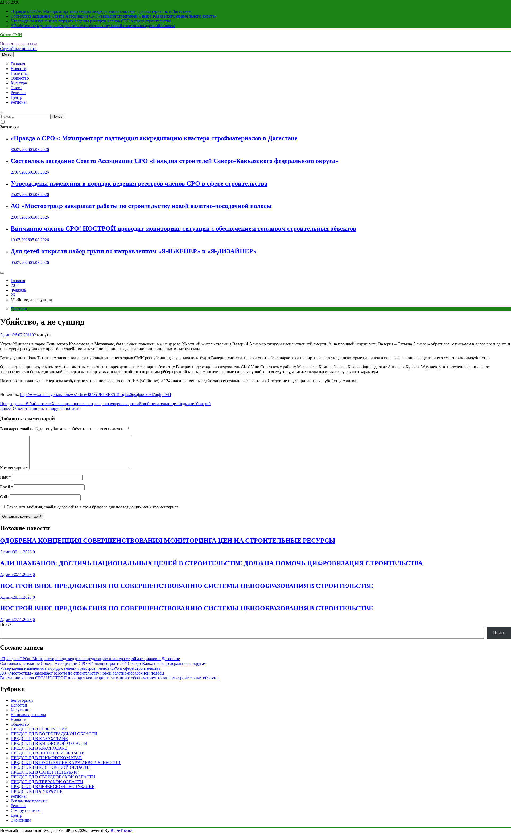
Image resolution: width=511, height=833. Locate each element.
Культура (19, 83)
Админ (6, 335)
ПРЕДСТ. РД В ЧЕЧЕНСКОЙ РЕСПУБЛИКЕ (52, 786)
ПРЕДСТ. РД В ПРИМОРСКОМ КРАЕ (46, 758)
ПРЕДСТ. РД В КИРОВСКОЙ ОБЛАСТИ (49, 743)
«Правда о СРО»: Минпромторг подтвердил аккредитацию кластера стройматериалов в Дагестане (101, 11)
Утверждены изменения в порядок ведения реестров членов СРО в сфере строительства (91, 21)
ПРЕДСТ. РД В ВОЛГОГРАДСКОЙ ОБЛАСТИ (54, 734)
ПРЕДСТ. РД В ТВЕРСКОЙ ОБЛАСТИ (47, 781)
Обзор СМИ (11, 34)
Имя (5, 477)
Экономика (21, 820)
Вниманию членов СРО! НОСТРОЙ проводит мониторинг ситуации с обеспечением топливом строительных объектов (183, 228)
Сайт (4, 497)
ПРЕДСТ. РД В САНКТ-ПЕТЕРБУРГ (45, 772)
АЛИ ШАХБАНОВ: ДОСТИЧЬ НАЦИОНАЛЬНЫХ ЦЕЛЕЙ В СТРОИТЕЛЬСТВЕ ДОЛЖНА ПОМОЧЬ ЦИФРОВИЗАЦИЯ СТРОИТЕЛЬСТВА (211, 563)
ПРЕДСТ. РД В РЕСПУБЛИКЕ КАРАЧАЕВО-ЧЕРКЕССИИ (66, 762)
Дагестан (19, 309)
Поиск (6, 624)
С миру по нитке (26, 810)
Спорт (16, 87)
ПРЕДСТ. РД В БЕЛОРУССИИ (39, 729)
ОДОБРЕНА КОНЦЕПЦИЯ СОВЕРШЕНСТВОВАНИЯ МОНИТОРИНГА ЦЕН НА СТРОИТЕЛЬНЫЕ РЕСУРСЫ (167, 540)
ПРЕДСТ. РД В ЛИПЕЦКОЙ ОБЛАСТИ (48, 753)
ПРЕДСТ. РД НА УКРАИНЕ (37, 791)
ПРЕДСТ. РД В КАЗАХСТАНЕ (39, 738)
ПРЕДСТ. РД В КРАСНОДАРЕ (39, 748)
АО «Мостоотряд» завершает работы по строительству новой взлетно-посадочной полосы (93, 25)
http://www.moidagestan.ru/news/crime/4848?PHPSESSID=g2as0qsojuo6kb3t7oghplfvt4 (95, 394)
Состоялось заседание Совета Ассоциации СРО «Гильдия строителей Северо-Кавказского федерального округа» (114, 16)
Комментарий (14, 468)
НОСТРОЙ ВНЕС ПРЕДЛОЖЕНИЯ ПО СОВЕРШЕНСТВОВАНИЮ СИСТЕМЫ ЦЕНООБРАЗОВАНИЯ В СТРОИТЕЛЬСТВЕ (186, 585)
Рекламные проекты (29, 801)
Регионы (19, 102)
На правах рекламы (28, 714)
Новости (18, 68)
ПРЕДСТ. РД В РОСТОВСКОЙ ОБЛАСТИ (50, 767)
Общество (20, 78)
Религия (18, 92)
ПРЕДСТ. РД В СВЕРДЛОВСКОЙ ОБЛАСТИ (53, 777)
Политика (20, 73)
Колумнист (21, 710)
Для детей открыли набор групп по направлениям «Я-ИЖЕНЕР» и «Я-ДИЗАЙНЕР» (134, 251)
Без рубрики (22, 700)
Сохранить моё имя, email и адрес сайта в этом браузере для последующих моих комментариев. (93, 507)
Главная (18, 64)
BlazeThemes (121, 830)
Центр (16, 97)
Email (6, 487)
